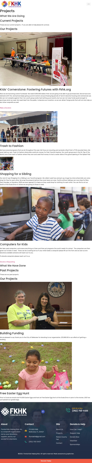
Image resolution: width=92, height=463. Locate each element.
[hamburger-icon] (89, 4)
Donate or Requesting (7, 262)
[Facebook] (43, 411)
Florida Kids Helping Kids (31, 454)
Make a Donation (5, 108)
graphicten (70, 454)
